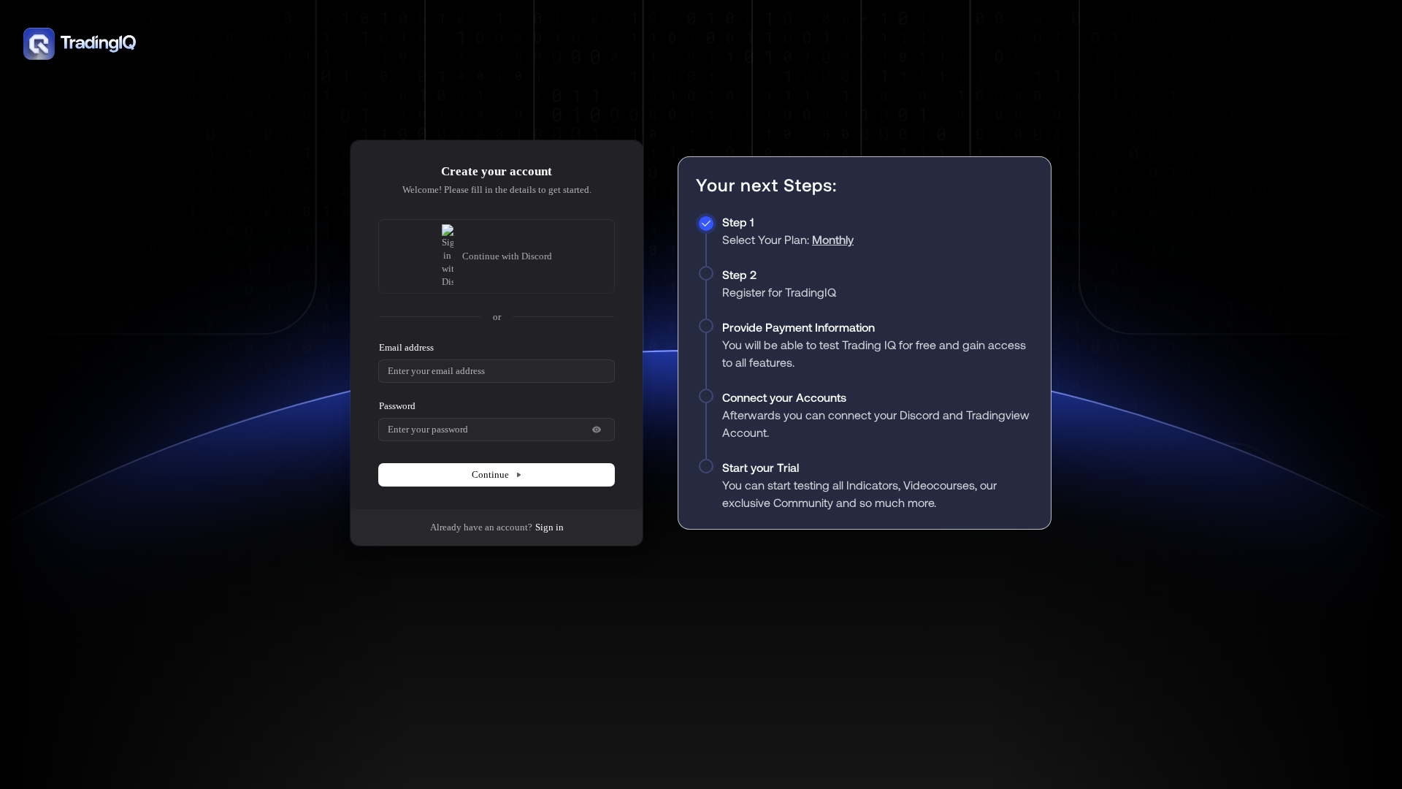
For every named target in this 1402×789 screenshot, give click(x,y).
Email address (406, 347)
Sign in (549, 527)
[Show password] (596, 429)
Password (397, 405)
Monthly (833, 239)
